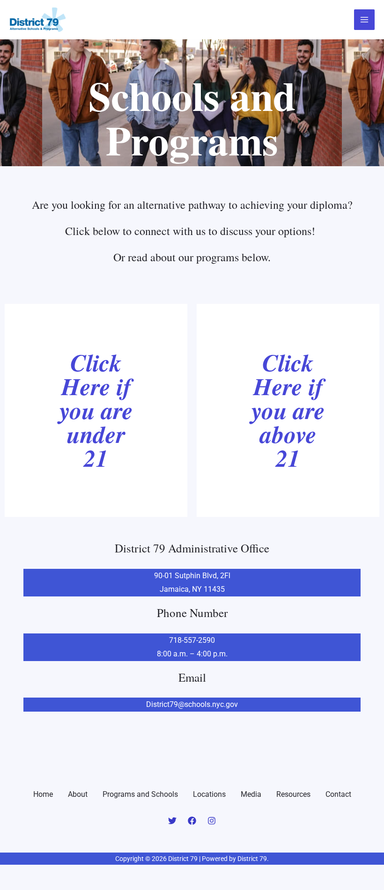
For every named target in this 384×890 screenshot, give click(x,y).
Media (251, 794)
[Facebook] (192, 820)
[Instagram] (211, 820)
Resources (293, 794)
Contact (338, 794)
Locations (209, 794)
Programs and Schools (140, 794)
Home (43, 794)
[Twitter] (172, 820)
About (78, 794)
